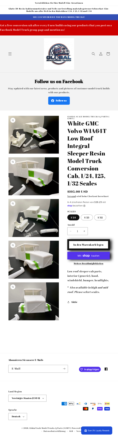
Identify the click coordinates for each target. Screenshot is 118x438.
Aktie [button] (74, 302)
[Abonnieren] (64, 369)
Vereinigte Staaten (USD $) (26, 398)
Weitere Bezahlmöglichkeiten (88, 263)
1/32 (100, 217)
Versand (71, 196)
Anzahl (71, 224)
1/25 (87, 217)
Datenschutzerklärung (54, 431)
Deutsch (16, 416)
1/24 (73, 217)
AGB (71, 431)
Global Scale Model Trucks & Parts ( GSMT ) (50, 428)
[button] (10, 54)
